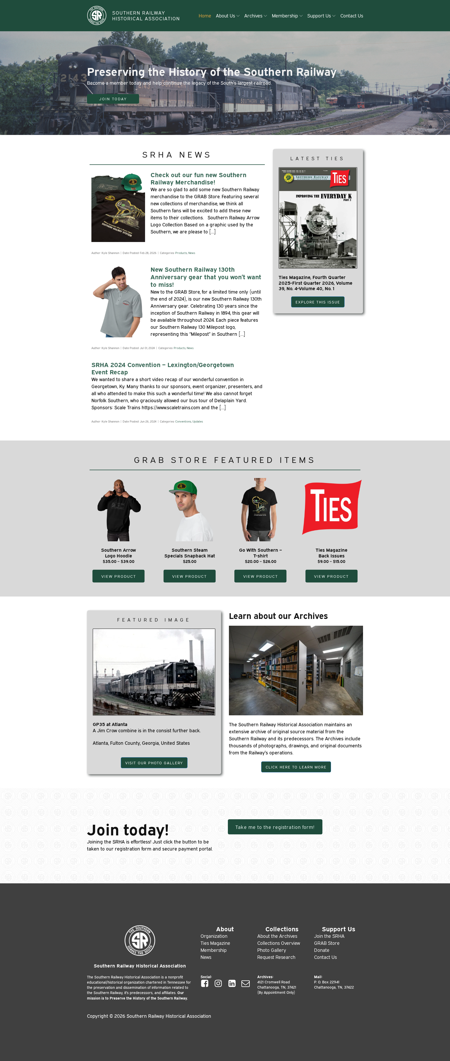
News (191, 253)
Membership (285, 15)
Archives (253, 15)
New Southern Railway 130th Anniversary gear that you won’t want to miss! (206, 276)
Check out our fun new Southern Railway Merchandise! (198, 178)
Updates (197, 421)
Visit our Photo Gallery (154, 762)
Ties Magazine (215, 943)
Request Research (276, 957)
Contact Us (351, 15)
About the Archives (277, 936)
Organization (214, 936)
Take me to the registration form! (275, 827)
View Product (118, 576)
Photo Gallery (271, 950)
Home (205, 15)
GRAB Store (327, 943)
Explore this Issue (318, 302)
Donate (321, 950)
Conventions (183, 421)
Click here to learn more (296, 767)
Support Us (319, 15)
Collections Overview (278, 943)
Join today (113, 98)
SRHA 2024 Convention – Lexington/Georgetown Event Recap (162, 368)
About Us (225, 15)
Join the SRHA (329, 936)
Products (181, 253)
